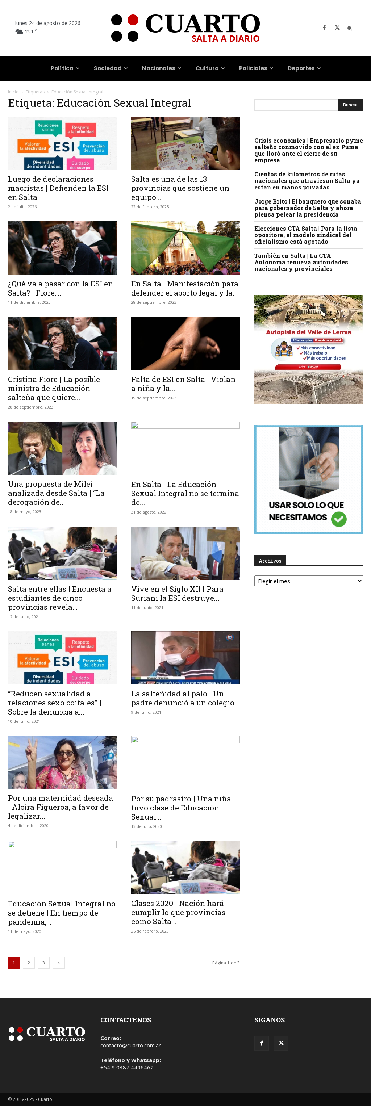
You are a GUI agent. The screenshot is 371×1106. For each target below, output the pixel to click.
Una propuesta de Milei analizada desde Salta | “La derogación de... (56, 493)
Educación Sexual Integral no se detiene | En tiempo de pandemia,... (62, 912)
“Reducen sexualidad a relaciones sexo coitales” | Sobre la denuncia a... (54, 702)
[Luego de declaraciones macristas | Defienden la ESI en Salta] (62, 143)
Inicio (13, 92)
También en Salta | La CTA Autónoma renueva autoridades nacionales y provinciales (301, 262)
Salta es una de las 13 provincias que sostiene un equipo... (180, 188)
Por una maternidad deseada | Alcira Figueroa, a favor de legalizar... (60, 807)
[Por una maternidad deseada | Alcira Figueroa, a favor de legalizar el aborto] (62, 762)
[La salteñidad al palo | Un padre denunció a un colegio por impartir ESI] (185, 657)
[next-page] (59, 963)
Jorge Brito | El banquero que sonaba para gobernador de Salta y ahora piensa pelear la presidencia (307, 207)
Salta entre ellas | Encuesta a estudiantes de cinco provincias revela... (60, 598)
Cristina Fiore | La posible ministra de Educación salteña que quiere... (54, 388)
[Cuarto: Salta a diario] (185, 28)
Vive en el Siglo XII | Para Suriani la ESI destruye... (177, 593)
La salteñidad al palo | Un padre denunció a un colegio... (185, 698)
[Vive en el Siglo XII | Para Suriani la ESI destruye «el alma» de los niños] (185, 553)
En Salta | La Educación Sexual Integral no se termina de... (185, 493)
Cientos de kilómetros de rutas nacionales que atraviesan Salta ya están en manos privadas (307, 180)
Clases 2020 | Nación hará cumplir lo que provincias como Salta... (178, 912)
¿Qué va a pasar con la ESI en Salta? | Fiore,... (60, 288)
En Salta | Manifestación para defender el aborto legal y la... (184, 288)
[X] (337, 28)
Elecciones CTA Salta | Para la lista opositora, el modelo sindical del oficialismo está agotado (305, 235)
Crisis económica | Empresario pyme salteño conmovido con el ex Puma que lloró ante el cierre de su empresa (308, 150)
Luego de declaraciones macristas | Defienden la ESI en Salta (58, 188)
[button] (349, 28)
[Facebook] (324, 28)
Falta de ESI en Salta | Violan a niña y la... (183, 383)
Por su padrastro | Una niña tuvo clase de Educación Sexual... (181, 807)
